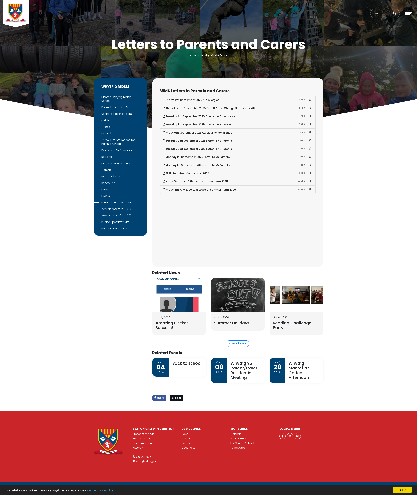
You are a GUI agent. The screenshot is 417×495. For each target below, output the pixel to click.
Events (105, 196)
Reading (106, 157)
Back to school (187, 363)
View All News (238, 343)
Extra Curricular (110, 176)
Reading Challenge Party (292, 325)
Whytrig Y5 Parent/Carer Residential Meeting (244, 370)
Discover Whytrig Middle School (116, 99)
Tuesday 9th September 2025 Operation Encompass (200, 116)
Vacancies (188, 448)
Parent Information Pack (116, 107)
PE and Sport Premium (115, 222)
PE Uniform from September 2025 (187, 173)
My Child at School (242, 443)
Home (192, 55)
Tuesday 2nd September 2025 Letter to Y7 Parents (198, 149)
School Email (238, 438)
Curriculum (108, 133)
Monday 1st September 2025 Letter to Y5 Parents (197, 165)
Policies (106, 120)
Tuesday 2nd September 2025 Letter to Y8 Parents (198, 141)
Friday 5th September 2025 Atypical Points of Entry (198, 132)
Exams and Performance (117, 150)
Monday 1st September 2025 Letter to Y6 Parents (197, 157)
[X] (290, 436)
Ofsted (105, 127)
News (104, 189)
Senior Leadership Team (116, 114)
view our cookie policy (100, 490)
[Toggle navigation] (408, 13)
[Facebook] (282, 436)
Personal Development (115, 163)
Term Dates (237, 448)
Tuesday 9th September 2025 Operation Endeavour (199, 124)
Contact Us (189, 438)
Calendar (236, 434)
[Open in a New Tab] (310, 100)
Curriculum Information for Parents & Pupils (118, 142)
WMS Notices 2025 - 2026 (117, 209)
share (160, 398)
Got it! (402, 490)
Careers (106, 170)
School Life (108, 183)
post (177, 398)
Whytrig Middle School (215, 55)
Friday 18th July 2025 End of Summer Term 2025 (196, 181)
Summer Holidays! (232, 323)
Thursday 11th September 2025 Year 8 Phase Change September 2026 (211, 108)
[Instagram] (298, 436)
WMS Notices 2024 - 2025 (117, 215)
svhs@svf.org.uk (146, 461)
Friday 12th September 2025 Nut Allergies (192, 100)
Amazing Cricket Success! (172, 325)
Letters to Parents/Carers (117, 202)
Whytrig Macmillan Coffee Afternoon (299, 370)
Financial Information (114, 228)
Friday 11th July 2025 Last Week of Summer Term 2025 (200, 189)
